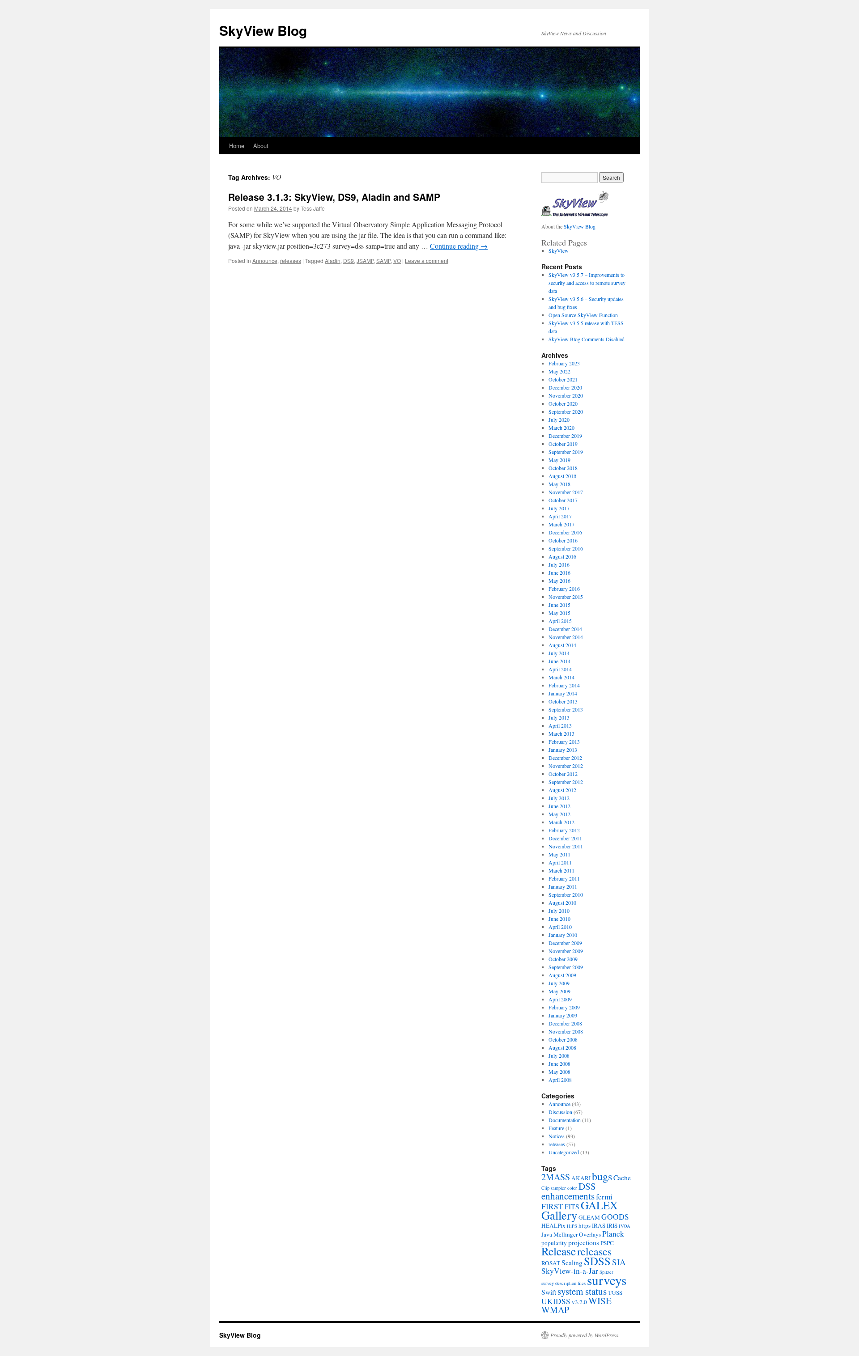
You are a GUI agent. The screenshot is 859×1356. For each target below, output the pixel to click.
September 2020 (566, 411)
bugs (602, 1176)
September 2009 (566, 966)
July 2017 (559, 508)
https (584, 1225)
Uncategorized (564, 1152)
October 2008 (563, 1039)
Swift (548, 1292)
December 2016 (565, 532)
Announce (264, 260)
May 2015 (559, 612)
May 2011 (559, 854)
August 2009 (562, 975)
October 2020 (563, 403)
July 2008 (559, 1055)
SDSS (597, 1261)
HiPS (572, 1226)
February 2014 (564, 685)
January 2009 (563, 1015)
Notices (557, 1136)
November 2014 (566, 636)
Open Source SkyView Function (583, 314)
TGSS (615, 1292)
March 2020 (561, 427)
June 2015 (559, 604)
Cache (622, 1177)
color (572, 1188)
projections (583, 1242)
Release (558, 1251)
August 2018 (562, 475)
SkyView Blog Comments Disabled (587, 339)
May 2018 (559, 483)
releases (290, 260)
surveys (606, 1279)
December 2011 (565, 838)
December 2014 (565, 628)
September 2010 (566, 894)
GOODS (615, 1217)
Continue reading (459, 245)
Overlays (590, 1234)
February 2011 (564, 878)
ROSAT (550, 1263)
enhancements (568, 1196)
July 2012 (559, 797)
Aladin (332, 260)
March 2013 (561, 733)
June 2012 (559, 805)
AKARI (581, 1178)
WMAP (555, 1310)
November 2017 (566, 492)
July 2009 (559, 983)
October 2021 (563, 379)
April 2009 (560, 999)
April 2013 (560, 725)
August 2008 (562, 1047)
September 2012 (566, 781)
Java (546, 1234)
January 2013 (563, 749)
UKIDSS (555, 1301)
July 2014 (559, 653)
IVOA (624, 1226)
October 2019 (563, 443)
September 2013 (566, 709)
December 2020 (565, 387)
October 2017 (563, 500)
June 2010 (559, 918)
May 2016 (559, 580)
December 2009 (565, 942)
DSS (587, 1186)
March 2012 (561, 822)
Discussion (560, 1111)
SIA (619, 1261)
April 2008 (560, 1079)
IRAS (598, 1225)
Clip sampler (553, 1188)
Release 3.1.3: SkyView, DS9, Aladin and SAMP (334, 196)
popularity (554, 1243)
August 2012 (562, 789)
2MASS (555, 1177)
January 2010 (563, 934)
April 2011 (560, 862)
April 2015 (560, 620)
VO (397, 260)
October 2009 (563, 958)
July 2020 (559, 419)
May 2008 (559, 1071)
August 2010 (562, 902)
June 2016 (559, 572)
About (260, 145)
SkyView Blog (263, 30)
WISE (600, 1300)
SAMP (383, 260)
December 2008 (565, 1023)
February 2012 (564, 830)
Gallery (559, 1215)
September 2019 (566, 451)
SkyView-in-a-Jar (569, 1271)
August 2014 (562, 644)
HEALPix (553, 1225)
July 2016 (559, 564)
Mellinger (565, 1234)
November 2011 (566, 846)
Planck (613, 1234)
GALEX (599, 1205)
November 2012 (566, 765)
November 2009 (566, 950)
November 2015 (566, 596)
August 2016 (562, 556)
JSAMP (365, 260)
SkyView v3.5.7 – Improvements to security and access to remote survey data (587, 282)
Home (236, 145)
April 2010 (560, 926)
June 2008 (559, 1063)
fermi (604, 1196)
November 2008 (566, 1031)
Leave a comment (426, 260)
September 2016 (566, 548)
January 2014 (563, 693)
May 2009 (559, 991)
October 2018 (563, 467)
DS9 (348, 260)
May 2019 (559, 459)
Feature (556, 1127)
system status (582, 1291)
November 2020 (566, 395)
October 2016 (563, 540)
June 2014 (559, 661)
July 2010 (559, 910)
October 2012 (563, 773)
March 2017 (561, 524)
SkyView (559, 250)
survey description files (563, 1283)
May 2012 (559, 814)
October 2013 (563, 701)
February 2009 (564, 1007)
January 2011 (563, 886)
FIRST (552, 1206)
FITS (572, 1206)
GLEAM (589, 1217)
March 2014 (561, 677)
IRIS (612, 1225)
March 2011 (561, 870)
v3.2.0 (579, 1302)
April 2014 (560, 669)
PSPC (607, 1243)
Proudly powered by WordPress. (585, 1335)
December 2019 (565, 435)
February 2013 (564, 741)
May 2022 (559, 371)
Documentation (565, 1119)
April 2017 (560, 516)
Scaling (572, 1262)
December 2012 (565, 757)
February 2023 (564, 363)
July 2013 (559, 717)
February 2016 (564, 588)
